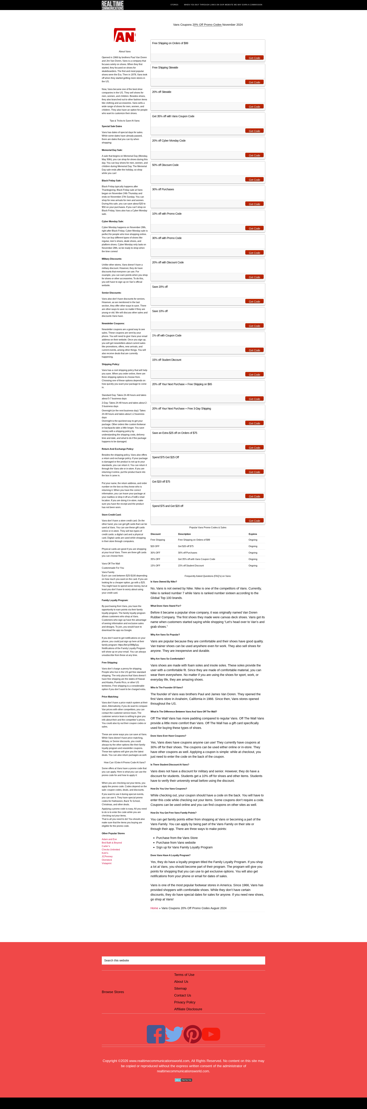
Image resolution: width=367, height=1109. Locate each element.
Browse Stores (113, 992)
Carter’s (106, 846)
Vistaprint (106, 863)
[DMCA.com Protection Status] (183, 1080)
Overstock (107, 860)
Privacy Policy (184, 1002)
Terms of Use (184, 975)
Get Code (254, 58)
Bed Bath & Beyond (112, 842)
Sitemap (180, 988)
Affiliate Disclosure (188, 1009)
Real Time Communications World (127, 5)
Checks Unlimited (111, 849)
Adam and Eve (109, 839)
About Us (181, 981)
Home (154, 908)
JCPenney (107, 856)
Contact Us (182, 995)
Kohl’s (105, 853)
